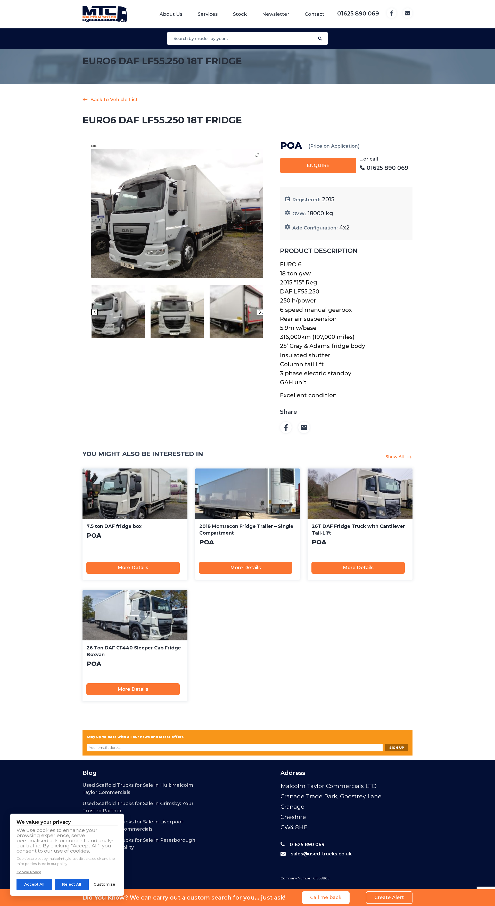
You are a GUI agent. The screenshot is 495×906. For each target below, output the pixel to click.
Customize (104, 884)
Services (208, 14)
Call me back (325, 897)
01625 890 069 (307, 844)
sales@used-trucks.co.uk (321, 854)
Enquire (318, 165)
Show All (394, 456)
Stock (240, 14)
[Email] (304, 428)
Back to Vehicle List (114, 99)
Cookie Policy (28, 872)
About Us (171, 14)
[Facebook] (286, 428)
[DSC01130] (118, 312)
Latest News (96, 873)
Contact (314, 14)
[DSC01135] (177, 312)
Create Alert (389, 897)
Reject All (71, 884)
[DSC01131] (236, 312)
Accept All (34, 884)
